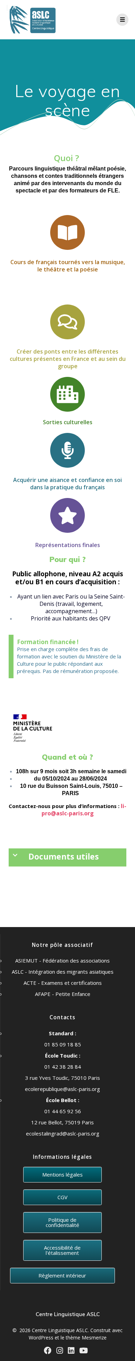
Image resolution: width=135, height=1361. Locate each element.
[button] (67, 857)
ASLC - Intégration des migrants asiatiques (63, 971)
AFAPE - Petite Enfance (62, 993)
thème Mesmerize (86, 1337)
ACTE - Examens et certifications (63, 982)
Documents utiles (63, 856)
